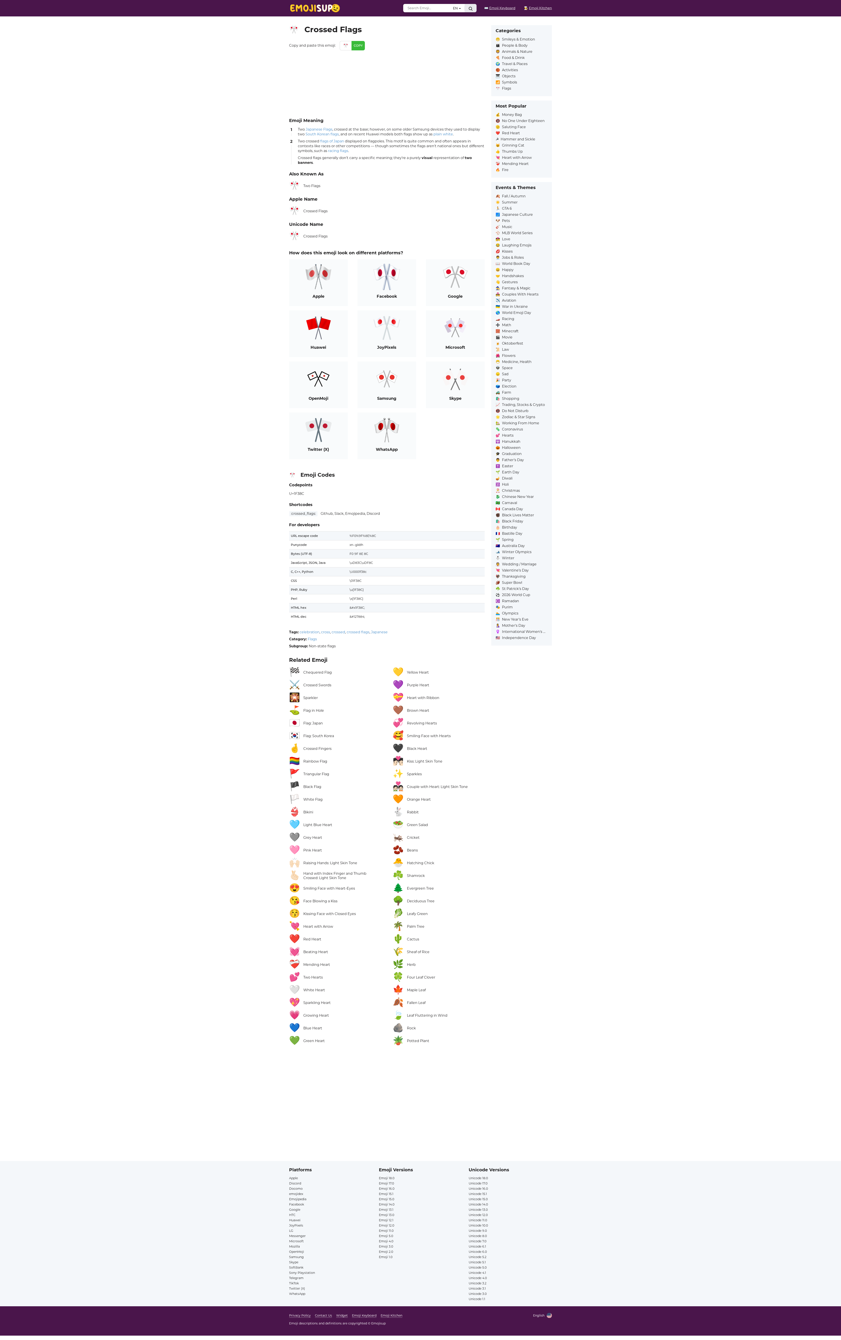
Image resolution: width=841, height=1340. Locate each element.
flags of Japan (332, 141)
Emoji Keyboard (364, 1315)
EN (456, 8)
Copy (358, 46)
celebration (310, 632)
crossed (338, 632)
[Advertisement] (387, 83)
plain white (443, 134)
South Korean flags (322, 134)
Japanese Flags (319, 129)
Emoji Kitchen (391, 1315)
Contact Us (323, 1315)
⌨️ (499, 8)
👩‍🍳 (538, 8)
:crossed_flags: (303, 514)
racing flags (338, 151)
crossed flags (358, 632)
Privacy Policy (300, 1315)
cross (325, 632)
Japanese (379, 632)
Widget (342, 1315)
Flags (312, 639)
